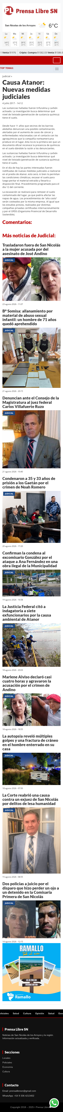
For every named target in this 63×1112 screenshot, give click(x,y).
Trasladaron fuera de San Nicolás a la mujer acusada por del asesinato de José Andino (31, 249)
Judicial (6, 76)
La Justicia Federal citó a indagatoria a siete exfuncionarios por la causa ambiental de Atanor (26, 613)
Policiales (7, 1062)
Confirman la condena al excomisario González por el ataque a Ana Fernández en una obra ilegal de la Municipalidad (30, 559)
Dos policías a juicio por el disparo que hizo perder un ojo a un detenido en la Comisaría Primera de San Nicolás (30, 890)
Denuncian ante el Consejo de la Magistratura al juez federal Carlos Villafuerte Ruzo (30, 402)
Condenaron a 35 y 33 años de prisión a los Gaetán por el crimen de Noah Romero (28, 482)
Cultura (27, 1013)
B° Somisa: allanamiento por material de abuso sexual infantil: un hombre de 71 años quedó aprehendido (29, 317)
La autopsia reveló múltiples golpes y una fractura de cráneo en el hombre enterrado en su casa (30, 742)
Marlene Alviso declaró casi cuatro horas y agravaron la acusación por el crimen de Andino (27, 683)
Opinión (39, 1013)
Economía (7, 1067)
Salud (16, 1013)
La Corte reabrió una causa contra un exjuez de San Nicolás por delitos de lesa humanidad (30, 799)
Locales (6, 1058)
